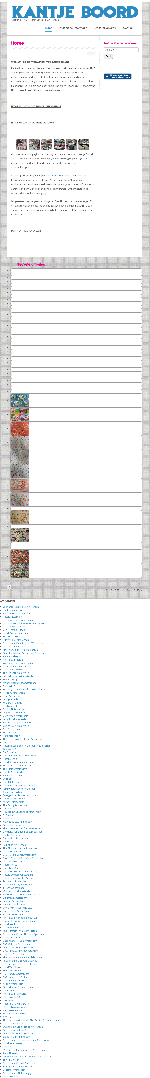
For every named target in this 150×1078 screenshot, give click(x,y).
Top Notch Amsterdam (15, 881)
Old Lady (7, 778)
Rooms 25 (8, 841)
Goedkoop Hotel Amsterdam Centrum (23, 653)
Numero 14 (9, 818)
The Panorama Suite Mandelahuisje (22, 957)
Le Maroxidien (10, 1076)
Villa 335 (7, 1046)
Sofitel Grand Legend (14, 835)
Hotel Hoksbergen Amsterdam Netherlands (26, 745)
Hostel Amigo (10, 864)
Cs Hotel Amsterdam (14, 1069)
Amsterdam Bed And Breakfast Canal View (26, 1040)
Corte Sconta (10, 808)
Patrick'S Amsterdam (14, 692)
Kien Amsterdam (12, 970)
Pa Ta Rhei (8, 815)
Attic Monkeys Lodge (14, 861)
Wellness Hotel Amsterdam (18, 663)
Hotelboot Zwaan (12, 1043)
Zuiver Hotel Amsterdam (16, 639)
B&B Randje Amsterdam (16, 973)
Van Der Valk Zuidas (14, 630)
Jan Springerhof (11, 699)
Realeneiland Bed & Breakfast (19, 964)
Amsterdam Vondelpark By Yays (20, 917)
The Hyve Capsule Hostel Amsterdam (23, 739)
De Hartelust (10, 990)
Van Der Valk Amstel (14, 626)
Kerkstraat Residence (14, 1013)
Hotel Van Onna (11, 967)
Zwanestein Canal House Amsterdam (23, 1026)
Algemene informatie (73, 28)
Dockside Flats (11, 686)
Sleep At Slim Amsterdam (16, 1036)
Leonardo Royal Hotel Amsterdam (21, 606)
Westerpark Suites (13, 1023)
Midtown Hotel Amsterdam (17, 891)
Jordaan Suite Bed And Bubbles (20, 960)
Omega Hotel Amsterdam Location (21, 795)
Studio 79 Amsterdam (14, 709)
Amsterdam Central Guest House (21, 1063)
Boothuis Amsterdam (14, 610)
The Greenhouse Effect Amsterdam (22, 828)
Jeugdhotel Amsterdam (15, 719)
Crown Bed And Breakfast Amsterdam (23, 858)
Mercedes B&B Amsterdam (17, 821)
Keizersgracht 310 (12, 702)
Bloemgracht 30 (11, 997)
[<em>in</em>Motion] (75, 11)
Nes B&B (7, 1016)
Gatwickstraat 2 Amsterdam (18, 987)
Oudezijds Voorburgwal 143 (18, 1033)
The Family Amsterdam (15, 805)
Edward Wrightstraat (14, 679)
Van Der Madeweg (13, 669)
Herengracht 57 (11, 735)
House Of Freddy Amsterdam (19, 921)
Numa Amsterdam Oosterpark (19, 785)
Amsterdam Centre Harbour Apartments (25, 934)
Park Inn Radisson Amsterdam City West (24, 623)
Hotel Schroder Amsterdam (18, 762)
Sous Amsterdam (12, 775)
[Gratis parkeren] (118, 76)
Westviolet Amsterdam (15, 1010)
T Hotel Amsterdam (13, 887)
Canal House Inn (12, 851)
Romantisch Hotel (12, 656)
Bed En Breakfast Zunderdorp (19, 755)
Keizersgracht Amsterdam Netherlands (24, 689)
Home (48, 28)
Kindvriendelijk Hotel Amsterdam (21, 649)
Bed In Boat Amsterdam (16, 838)
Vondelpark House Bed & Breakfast (22, 831)
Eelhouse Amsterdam (15, 844)
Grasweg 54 (9, 749)
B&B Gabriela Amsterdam (17, 944)
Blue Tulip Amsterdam (15, 1007)
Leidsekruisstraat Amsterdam (19, 676)
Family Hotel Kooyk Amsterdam (19, 788)
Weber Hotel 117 (12, 937)
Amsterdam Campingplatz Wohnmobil (23, 643)
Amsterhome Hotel (13, 914)
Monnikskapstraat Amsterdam (19, 682)
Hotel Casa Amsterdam (15, 633)
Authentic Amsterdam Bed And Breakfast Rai (27, 1056)
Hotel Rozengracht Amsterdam (19, 722)
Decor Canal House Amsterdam (20, 940)
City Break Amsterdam (15, 897)
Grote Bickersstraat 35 (15, 1030)
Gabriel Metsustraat (14, 825)
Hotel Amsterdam (12, 616)
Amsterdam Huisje (13, 659)
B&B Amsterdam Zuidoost (17, 977)
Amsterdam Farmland (14, 993)
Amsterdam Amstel (13, 646)
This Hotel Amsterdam (15, 768)
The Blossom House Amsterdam (20, 848)
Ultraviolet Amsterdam (15, 980)
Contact (128, 28)
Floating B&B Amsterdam (16, 1003)
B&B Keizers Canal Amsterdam (19, 854)
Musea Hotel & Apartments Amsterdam (24, 1050)
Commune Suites (12, 792)
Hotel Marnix (10, 758)
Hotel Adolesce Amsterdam (18, 874)
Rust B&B (8, 1000)
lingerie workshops (52, 175)
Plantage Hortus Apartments (18, 1066)
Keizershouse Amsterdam (17, 765)
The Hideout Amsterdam (16, 673)
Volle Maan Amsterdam (15, 716)
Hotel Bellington (11, 782)
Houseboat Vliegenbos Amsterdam (22, 811)
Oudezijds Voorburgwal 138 (18, 947)
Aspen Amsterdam (13, 983)
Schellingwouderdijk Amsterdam (20, 878)
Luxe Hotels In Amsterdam (17, 666)
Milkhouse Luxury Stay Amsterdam (22, 894)
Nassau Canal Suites (14, 904)
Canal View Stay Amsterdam (18, 884)
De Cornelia (9, 752)
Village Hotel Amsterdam (16, 725)
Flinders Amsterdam (14, 798)
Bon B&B (7, 742)
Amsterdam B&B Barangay (17, 1073)
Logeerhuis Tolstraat (14, 712)
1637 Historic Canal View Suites (20, 930)
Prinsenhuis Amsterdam (16, 911)
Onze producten (105, 28)
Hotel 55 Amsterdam (14, 772)
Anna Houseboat (12, 1053)
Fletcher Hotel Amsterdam (17, 613)
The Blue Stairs (11, 1059)
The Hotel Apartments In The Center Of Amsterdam (31, 1020)
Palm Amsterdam (12, 696)
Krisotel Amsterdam (13, 901)
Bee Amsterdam (11, 729)
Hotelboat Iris (10, 924)
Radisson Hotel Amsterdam (18, 620)
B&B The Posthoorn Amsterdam (20, 871)
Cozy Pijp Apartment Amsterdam (20, 950)
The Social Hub (11, 636)
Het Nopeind (10, 706)
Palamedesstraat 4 (13, 927)
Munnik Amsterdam (13, 801)
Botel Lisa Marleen (13, 868)
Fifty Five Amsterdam (14, 954)
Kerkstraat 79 (10, 732)
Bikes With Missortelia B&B (17, 907)
